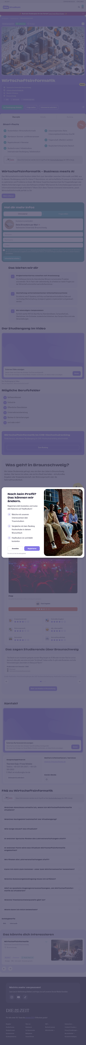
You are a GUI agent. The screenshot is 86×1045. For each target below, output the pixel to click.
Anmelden (15, 549)
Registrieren (32, 549)
